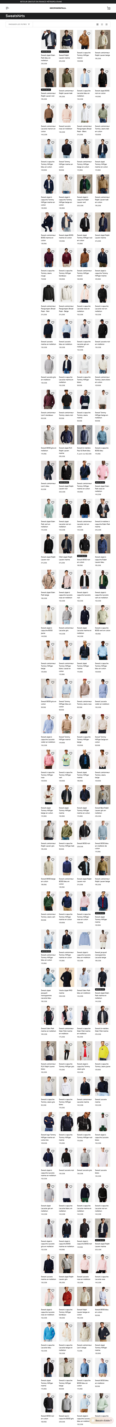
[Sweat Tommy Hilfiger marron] (66, 723)
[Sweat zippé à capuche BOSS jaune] (48, 614)
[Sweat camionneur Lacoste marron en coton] (48, 113)
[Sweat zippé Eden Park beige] (48, 579)
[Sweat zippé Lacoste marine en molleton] (84, 614)
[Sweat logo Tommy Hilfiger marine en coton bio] (48, 1121)
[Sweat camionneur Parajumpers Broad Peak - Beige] (66, 293)
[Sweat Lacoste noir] (66, 1157)
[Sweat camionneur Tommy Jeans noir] (66, 399)
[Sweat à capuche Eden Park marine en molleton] (84, 1015)
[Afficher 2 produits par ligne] (97, 24)
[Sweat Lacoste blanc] (102, 1157)
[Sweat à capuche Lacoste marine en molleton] (66, 363)
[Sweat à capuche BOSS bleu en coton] (84, 1367)
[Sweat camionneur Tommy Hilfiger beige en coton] (84, 148)
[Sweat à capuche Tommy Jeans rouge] (48, 257)
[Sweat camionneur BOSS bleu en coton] (66, 865)
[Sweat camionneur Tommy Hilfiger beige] (48, 650)
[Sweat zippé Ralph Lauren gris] (66, 1263)
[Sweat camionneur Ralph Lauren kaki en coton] (102, 184)
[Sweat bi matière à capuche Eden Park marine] (102, 508)
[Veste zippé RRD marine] (66, 977)
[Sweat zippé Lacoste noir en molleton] (66, 508)
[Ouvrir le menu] (10, 8)
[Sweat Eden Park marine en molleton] (48, 1015)
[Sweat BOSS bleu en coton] (102, 1296)
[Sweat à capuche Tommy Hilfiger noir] (84, 1121)
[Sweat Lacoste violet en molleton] (102, 688)
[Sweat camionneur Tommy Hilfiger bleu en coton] (48, 939)
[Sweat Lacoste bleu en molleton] (66, 328)
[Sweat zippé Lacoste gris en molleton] (48, 1192)
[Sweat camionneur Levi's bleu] (48, 470)
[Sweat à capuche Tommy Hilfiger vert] (66, 759)
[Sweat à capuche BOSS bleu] (102, 434)
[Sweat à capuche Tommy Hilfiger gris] (66, 1050)
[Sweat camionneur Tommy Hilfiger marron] (84, 257)
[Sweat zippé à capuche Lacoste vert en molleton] (102, 579)
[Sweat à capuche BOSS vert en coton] (102, 614)
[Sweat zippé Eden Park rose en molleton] (102, 470)
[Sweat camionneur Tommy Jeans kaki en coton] (102, 113)
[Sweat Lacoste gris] (84, 1157)
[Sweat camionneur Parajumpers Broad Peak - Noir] (48, 293)
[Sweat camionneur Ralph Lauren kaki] (66, 77)
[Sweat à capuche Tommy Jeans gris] (48, 1086)
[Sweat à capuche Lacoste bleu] (48, 1331)
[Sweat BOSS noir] (84, 830)
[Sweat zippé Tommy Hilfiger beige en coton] (48, 794)
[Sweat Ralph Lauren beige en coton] (84, 1296)
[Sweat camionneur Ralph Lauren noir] (48, 77)
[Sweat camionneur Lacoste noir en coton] (84, 508)
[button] (101, 1420)
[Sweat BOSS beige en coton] (48, 865)
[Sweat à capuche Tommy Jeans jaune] (102, 1050)
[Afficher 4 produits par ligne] (107, 24)
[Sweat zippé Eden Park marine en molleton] (102, 977)
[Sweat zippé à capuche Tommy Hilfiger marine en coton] (48, 184)
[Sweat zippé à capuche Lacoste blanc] (102, 1121)
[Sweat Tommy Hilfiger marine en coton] (66, 148)
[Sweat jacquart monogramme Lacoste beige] (102, 939)
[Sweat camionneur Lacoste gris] (66, 614)
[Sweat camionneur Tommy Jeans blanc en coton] (102, 363)
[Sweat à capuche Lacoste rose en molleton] (84, 293)
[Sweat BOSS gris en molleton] (48, 434)
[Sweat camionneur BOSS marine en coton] (48, 222)
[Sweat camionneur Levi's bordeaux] (48, 399)
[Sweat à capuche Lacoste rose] (102, 1263)
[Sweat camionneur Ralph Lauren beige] (102, 39)
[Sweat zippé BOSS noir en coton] (102, 77)
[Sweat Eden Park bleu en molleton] (84, 977)
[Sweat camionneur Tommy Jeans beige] (102, 759)
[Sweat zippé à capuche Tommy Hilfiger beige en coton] (66, 184)
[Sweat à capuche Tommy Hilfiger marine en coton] (66, 901)
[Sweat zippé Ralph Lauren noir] (66, 470)
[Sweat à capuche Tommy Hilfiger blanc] (84, 363)
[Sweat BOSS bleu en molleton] (102, 1367)
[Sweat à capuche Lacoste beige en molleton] (66, 1331)
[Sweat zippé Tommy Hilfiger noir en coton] (84, 222)
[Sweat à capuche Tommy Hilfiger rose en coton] (84, 901)
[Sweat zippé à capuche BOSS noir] (84, 1228)
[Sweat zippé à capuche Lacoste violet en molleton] (48, 723)
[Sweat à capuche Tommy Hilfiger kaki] (66, 830)
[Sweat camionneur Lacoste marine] (84, 1086)
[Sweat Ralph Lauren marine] (66, 39)
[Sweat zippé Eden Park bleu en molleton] (48, 39)
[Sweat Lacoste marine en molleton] (48, 328)
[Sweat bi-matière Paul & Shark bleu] (84, 434)
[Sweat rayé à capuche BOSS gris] (66, 1402)
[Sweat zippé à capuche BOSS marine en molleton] (66, 1228)
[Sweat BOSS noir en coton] (84, 543)
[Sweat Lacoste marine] (102, 1086)
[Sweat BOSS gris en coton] (48, 688)
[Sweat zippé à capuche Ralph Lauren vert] (84, 184)
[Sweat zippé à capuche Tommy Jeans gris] (84, 1050)
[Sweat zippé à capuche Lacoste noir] (84, 579)
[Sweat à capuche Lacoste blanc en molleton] (66, 1192)
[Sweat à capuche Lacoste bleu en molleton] (84, 77)
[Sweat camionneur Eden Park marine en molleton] (66, 1015)
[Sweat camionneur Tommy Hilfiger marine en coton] (84, 470)
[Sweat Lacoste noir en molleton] (102, 328)
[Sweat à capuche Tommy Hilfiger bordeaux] (66, 257)
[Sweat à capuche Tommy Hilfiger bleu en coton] (48, 148)
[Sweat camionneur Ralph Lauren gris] (48, 830)
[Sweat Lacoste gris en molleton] (48, 363)
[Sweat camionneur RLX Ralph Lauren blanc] (48, 1050)
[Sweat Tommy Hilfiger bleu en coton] (66, 688)
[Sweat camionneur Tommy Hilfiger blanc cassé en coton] (66, 650)
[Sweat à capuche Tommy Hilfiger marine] (66, 1121)
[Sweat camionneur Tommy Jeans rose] (84, 688)
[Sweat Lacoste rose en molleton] (66, 113)
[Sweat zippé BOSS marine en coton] (66, 222)
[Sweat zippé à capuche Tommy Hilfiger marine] (102, 257)
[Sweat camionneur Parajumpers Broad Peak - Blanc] (84, 113)
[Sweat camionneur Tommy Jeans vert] (48, 901)
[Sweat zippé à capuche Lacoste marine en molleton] (48, 1157)
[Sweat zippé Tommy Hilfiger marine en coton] (102, 148)
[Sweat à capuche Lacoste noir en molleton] (102, 293)
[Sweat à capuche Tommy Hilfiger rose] (48, 759)
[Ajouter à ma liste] (53, 33)
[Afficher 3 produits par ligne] (102, 24)
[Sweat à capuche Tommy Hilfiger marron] (84, 39)
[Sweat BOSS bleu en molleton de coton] (102, 830)
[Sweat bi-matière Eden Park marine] (102, 1015)
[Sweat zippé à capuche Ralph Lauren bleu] (102, 543)
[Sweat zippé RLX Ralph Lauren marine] (66, 434)
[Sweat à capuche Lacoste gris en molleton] (84, 328)
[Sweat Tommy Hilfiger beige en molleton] (102, 399)
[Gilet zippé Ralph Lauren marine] (66, 543)
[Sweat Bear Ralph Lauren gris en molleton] (102, 794)
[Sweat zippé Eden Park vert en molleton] (48, 508)
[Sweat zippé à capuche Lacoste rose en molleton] (66, 579)
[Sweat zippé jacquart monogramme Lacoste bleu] (48, 977)
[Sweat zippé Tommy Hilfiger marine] (84, 650)
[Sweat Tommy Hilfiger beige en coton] (102, 723)
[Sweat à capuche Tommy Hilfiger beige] (84, 723)
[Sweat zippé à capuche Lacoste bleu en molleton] (84, 939)
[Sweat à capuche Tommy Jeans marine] (84, 399)
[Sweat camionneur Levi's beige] (84, 1331)
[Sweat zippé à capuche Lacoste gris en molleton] (48, 1228)
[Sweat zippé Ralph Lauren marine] (102, 222)
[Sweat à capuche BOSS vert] (102, 1402)
